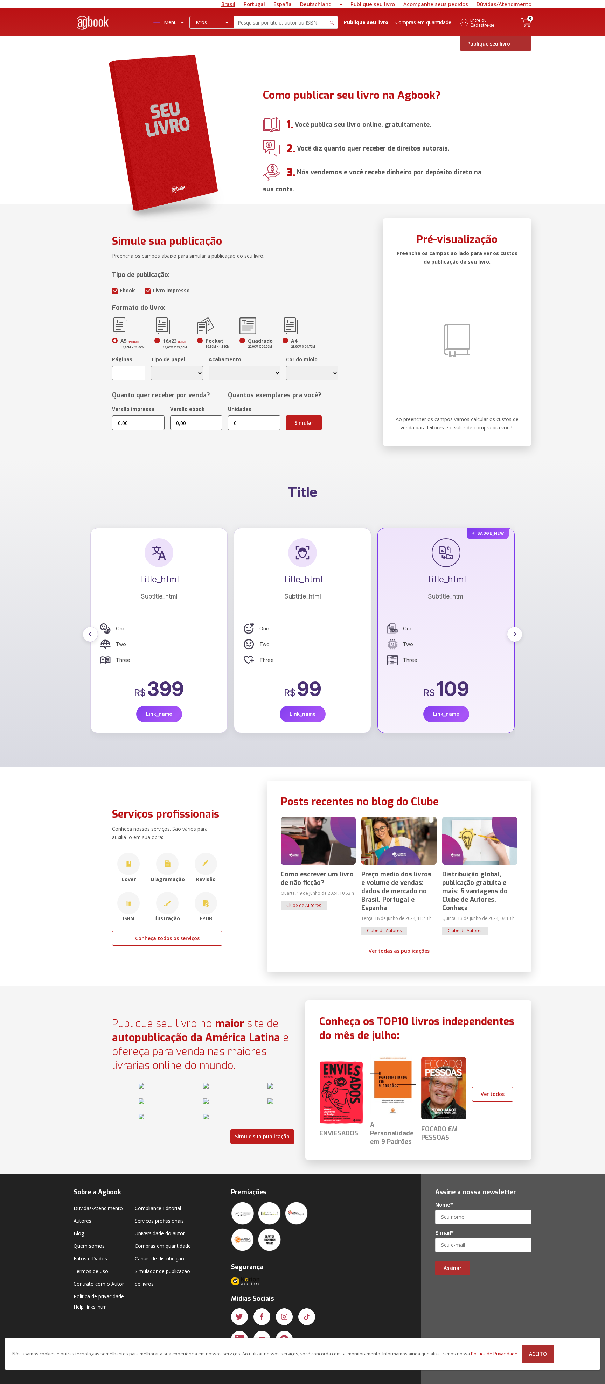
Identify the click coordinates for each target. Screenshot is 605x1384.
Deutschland (316, 3)
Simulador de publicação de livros (162, 1277)
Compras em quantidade (423, 22)
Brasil (228, 3)
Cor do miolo (302, 359)
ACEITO (538, 1353)
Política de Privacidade (494, 1354)
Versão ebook (187, 409)
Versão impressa (133, 409)
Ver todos (493, 1094)
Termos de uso (91, 1271)
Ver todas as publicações (399, 951)
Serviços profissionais (159, 1220)
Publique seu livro (372, 3)
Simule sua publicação (262, 1136)
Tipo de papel (168, 359)
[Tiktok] (306, 1316)
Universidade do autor (160, 1233)
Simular (303, 422)
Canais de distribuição (159, 1258)
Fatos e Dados (90, 1258)
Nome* (444, 1205)
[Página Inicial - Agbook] (93, 24)
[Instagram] (284, 1316)
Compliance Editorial (158, 1208)
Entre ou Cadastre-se (482, 22)
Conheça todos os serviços (167, 938)
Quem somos (89, 1246)
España (282, 3)
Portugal (254, 3)
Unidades (239, 409)
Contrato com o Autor (99, 1283)
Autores (82, 1220)
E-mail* (444, 1233)
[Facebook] (261, 1316)
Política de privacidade (99, 1296)
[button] (90, 634)
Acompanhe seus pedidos (435, 3)
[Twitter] (239, 1316)
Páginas (122, 359)
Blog (79, 1233)
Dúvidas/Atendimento (504, 3)
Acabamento (225, 359)
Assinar (452, 1268)
